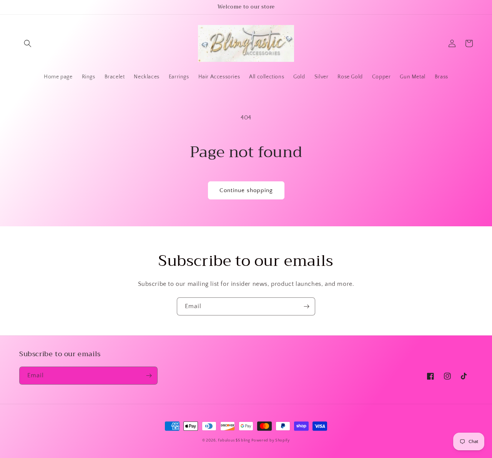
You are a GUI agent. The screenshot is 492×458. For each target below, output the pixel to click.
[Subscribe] (306, 306)
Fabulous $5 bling (234, 440)
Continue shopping (246, 190)
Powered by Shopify (270, 440)
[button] (27, 43)
